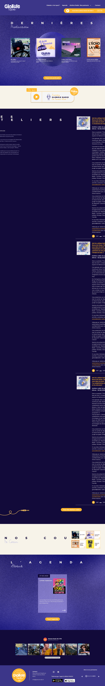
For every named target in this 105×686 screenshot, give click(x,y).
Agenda (64, 5)
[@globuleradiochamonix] (45, 639)
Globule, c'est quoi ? (53, 5)
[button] (86, 5)
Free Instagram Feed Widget (53, 657)
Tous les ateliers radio (71, 510)
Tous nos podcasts (52, 78)
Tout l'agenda (52, 619)
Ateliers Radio (74, 5)
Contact (97, 5)
